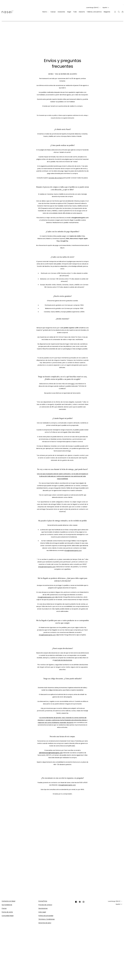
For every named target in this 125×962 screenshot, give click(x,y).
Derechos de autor (44, 923)
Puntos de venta (7, 912)
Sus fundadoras (7, 905)
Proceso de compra (45, 905)
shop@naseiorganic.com (46, 597)
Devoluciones (43, 908)
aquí (72, 384)
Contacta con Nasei (8, 901)
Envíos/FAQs (42, 901)
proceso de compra (55, 178)
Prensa (4, 908)
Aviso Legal (42, 912)
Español (105, 7)
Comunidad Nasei (7, 916)
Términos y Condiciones (46, 919)
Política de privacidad (45, 916)
